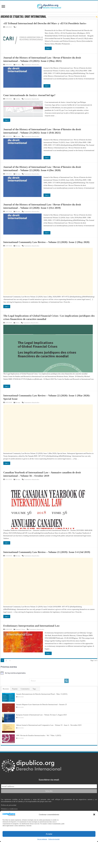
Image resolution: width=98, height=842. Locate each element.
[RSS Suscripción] (96, 17)
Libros (17, 322)
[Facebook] (45, 835)
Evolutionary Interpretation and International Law (31, 625)
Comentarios (25, 689)
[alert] (49, 672)
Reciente (6, 689)
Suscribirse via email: (49, 780)
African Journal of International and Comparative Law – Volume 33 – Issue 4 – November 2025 (49, 725)
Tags (34, 689)
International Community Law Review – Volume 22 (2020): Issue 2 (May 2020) (46, 242)
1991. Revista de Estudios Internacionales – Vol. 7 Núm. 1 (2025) (38, 735)
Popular (14, 689)
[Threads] (53, 835)
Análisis (17, 99)
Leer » (48, 48)
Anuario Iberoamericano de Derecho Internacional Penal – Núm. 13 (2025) (41, 694)
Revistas (17, 64)
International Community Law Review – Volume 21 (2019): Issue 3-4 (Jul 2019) (46, 552)
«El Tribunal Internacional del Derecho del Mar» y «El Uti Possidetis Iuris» (44, 23)
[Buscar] (66, 681)
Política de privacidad (8, 805)
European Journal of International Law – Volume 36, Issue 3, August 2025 (41, 715)
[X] (47, 835)
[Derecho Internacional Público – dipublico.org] (49, 6)
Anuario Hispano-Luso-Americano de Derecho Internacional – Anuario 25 (41, 704)
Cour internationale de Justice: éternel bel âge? (29, 95)
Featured (18, 629)
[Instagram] (50, 835)
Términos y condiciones (9, 809)
